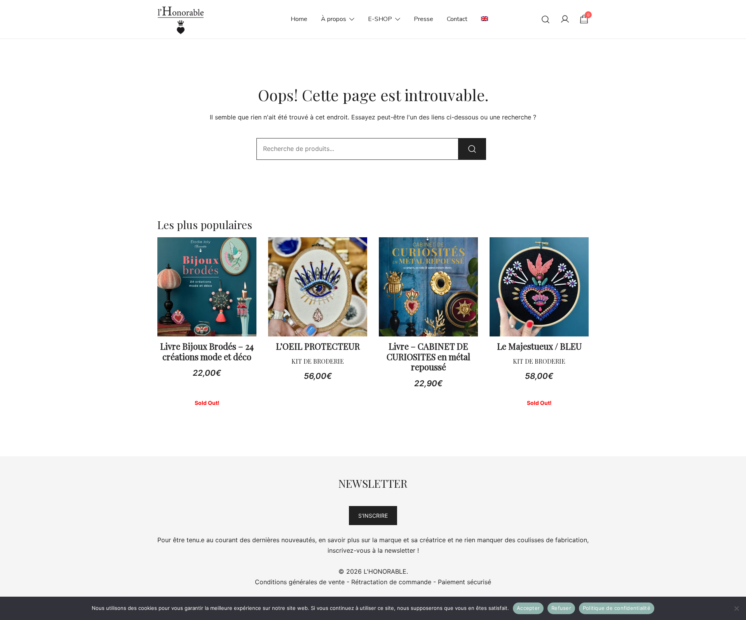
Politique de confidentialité (616, 608)
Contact (457, 19)
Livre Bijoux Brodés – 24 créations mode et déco (207, 351)
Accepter (528, 608)
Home (299, 19)
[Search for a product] (546, 19)
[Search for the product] (472, 149)
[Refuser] (736, 608)
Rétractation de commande (391, 582)
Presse (423, 19)
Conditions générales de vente (300, 582)
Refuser (561, 608)
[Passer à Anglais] (484, 19)
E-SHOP (380, 19)
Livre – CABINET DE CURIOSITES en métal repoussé (428, 356)
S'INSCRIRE (373, 515)
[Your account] (565, 19)
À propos (333, 19)
